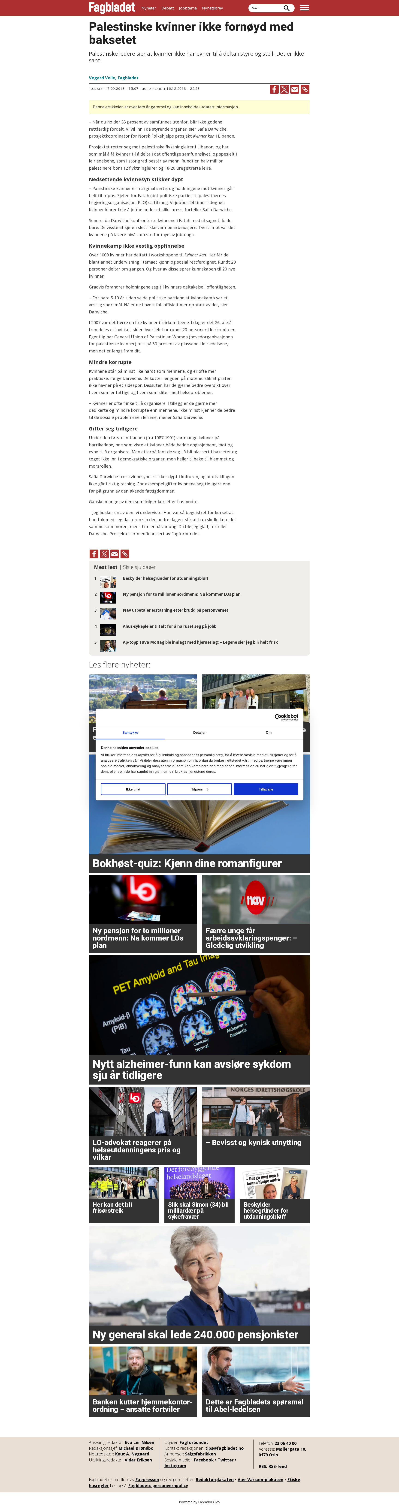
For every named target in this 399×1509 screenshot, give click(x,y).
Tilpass (197, 789)
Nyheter (149, 8)
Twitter (226, 1460)
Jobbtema (188, 8)
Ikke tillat (133, 789)
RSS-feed (277, 1466)
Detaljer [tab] (199, 732)
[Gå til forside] (112, 8)
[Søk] (286, 8)
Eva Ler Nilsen (139, 1442)
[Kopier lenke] (305, 89)
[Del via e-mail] (294, 89)
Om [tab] (269, 732)
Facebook (204, 1460)
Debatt (167, 8)
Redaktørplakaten (215, 1479)
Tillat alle (266, 789)
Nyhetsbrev (212, 8)
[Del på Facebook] (274, 89)
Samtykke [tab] (130, 732)
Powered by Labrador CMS (199, 1502)
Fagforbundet (193, 1442)
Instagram (175, 1465)
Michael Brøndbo (136, 1448)
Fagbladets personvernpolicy (158, 1485)
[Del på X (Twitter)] (284, 89)
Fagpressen (147, 1479)
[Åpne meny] (305, 8)
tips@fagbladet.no (224, 1448)
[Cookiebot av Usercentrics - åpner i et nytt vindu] (278, 717)
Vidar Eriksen (138, 1460)
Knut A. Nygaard (132, 1454)
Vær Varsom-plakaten (260, 1479)
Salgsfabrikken (200, 1454)
